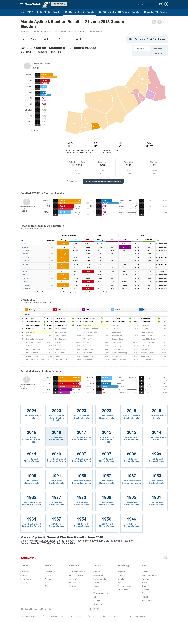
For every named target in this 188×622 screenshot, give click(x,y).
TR (138, 4)
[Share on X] (154, 22)
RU (153, 4)
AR (145, 4)
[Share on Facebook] (160, 22)
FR (149, 4)
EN (142, 4)
